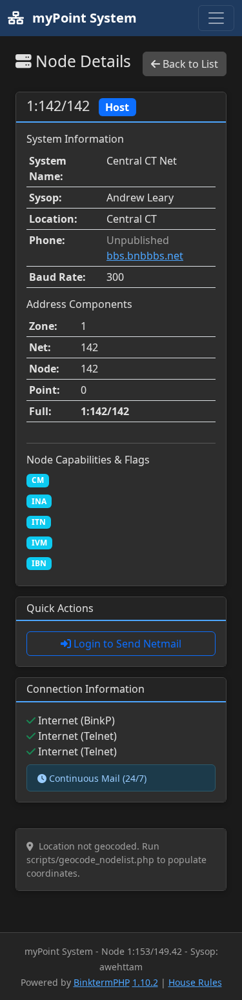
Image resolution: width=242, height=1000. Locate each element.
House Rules (195, 982)
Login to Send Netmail (126, 644)
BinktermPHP (102, 982)
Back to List (189, 64)
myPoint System (83, 17)
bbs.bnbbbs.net (144, 256)
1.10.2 (145, 982)
